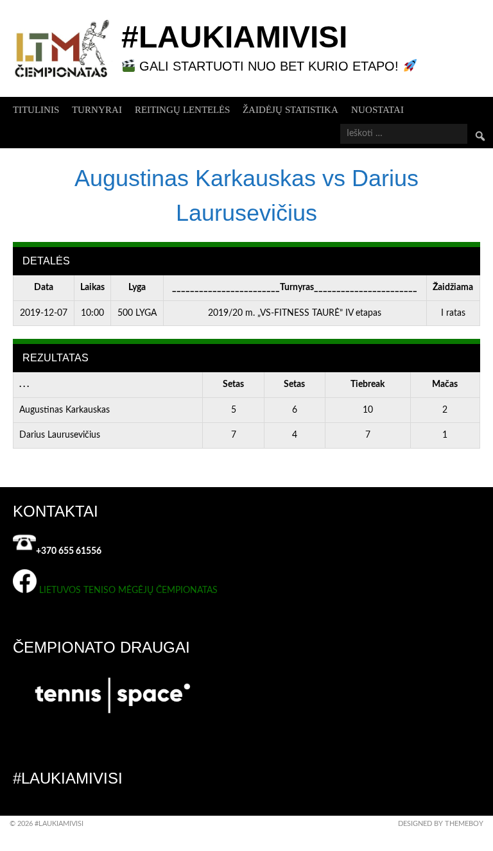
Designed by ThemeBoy (440, 823)
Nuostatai (377, 110)
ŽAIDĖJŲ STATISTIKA (290, 110)
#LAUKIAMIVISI (234, 37)
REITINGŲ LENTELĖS (182, 110)
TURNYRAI (97, 110)
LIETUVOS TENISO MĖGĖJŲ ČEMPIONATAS (128, 590)
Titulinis (36, 110)
